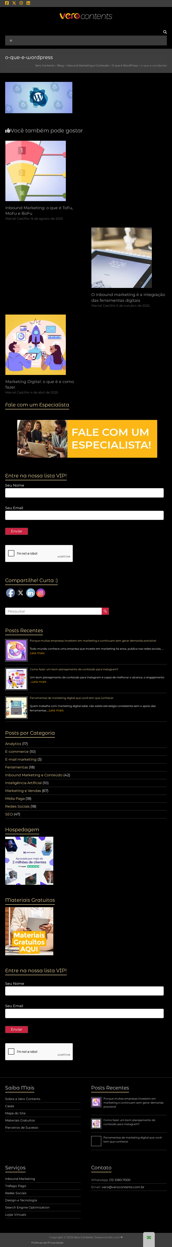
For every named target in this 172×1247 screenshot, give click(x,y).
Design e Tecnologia (21, 1200)
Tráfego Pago (15, 1186)
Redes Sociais (17, 806)
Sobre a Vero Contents (22, 1099)
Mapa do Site (15, 1113)
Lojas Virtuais (15, 1215)
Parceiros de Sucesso (21, 1128)
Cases (9, 1106)
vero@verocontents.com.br (123, 1187)
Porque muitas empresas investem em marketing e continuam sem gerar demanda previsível (93, 640)
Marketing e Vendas (23, 791)
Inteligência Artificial (23, 783)
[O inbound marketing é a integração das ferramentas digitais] (121, 230)
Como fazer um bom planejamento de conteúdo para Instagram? (74, 669)
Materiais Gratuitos (20, 1120)
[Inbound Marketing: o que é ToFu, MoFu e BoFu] (35, 143)
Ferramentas (16, 767)
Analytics (13, 744)
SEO (9, 814)
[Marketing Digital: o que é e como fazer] (35, 317)
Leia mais (37, 653)
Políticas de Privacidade (47, 1242)
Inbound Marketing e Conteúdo (33, 775)
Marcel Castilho (17, 219)
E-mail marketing (21, 759)
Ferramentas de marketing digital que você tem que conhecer (72, 698)
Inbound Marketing (20, 1179)
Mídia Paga (15, 798)
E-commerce (17, 751)
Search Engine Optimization (27, 1207)
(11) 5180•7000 (119, 1180)
